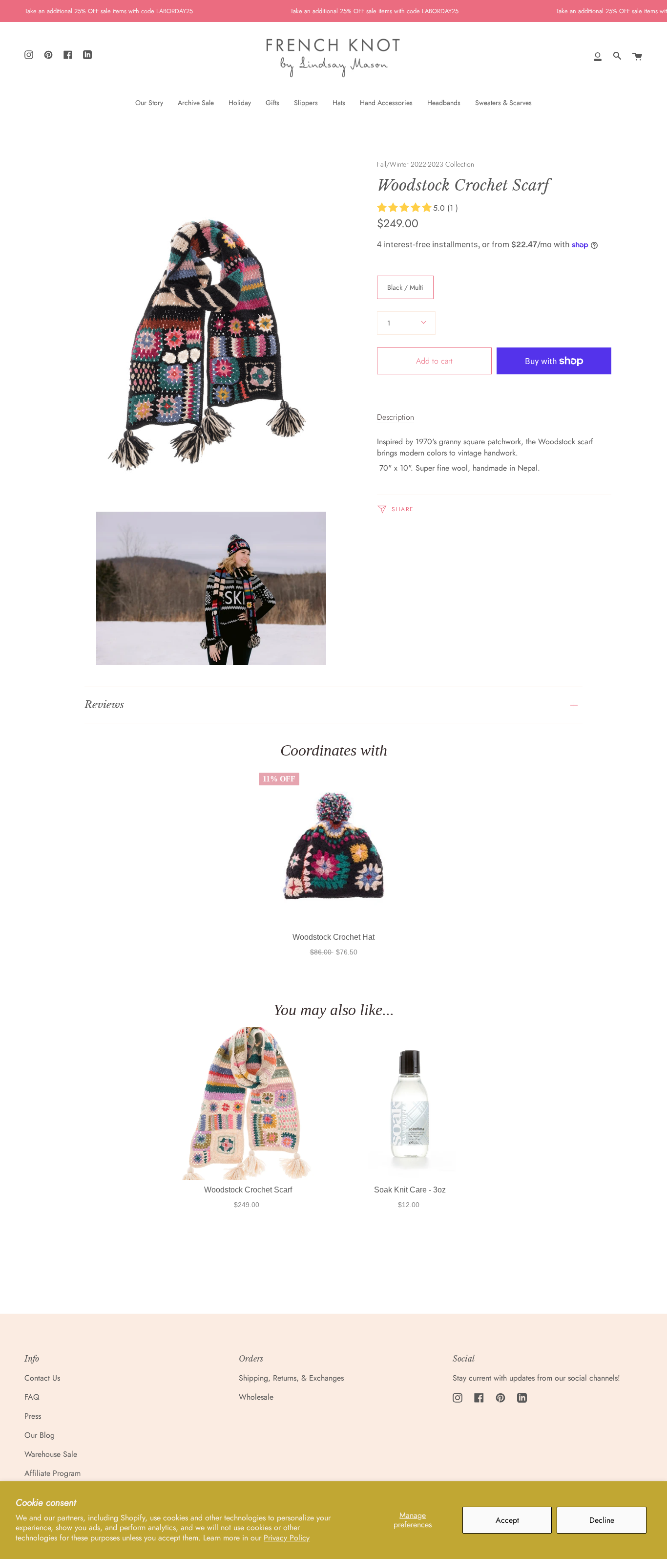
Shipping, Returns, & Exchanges (291, 1378)
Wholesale (256, 1397)
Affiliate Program (52, 1473)
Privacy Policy (287, 1537)
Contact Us (42, 1378)
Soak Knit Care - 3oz (409, 1189)
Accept (507, 1520)
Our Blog (39, 1435)
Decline (601, 1520)
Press (32, 1416)
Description (395, 417)
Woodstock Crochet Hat (333, 937)
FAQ (32, 1397)
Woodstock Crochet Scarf (248, 1189)
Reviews (104, 704)
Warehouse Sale (50, 1454)
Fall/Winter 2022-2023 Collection (425, 164)
